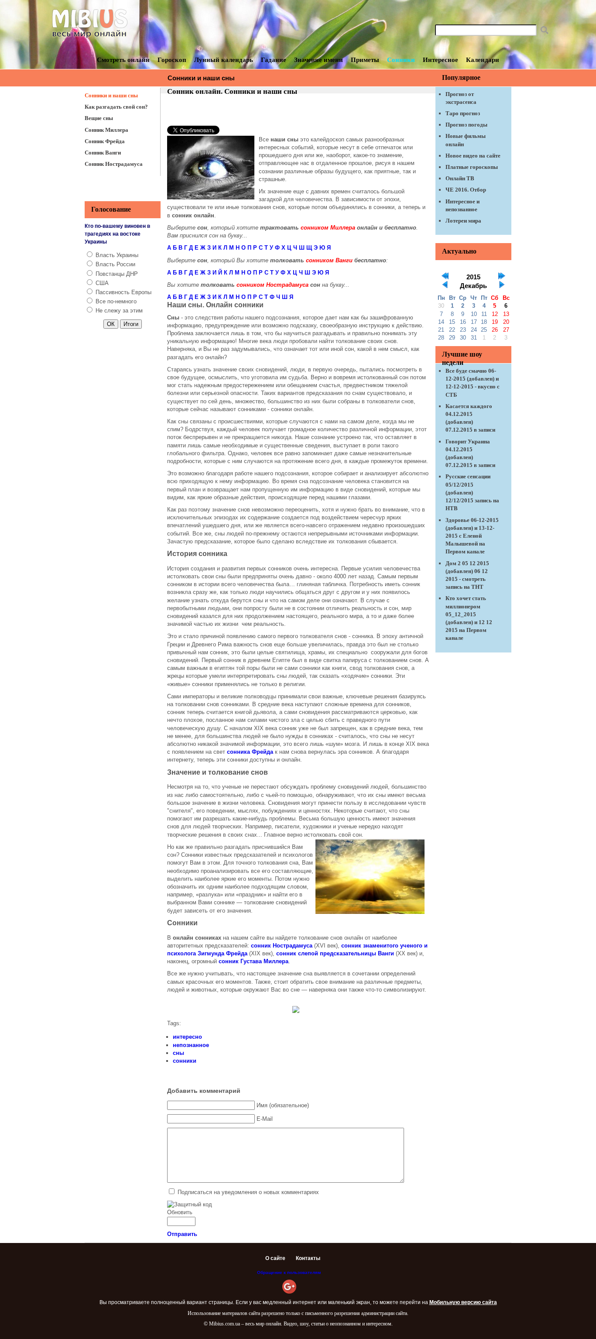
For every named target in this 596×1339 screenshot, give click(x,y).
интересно (187, 1036)
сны (178, 1053)
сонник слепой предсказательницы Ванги (335, 953)
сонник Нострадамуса (281, 945)
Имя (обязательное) (283, 1105)
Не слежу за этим (119, 310)
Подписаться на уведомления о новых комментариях (248, 1192)
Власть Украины (117, 255)
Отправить (182, 1234)
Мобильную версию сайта (463, 1302)
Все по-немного (116, 301)
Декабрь (473, 285)
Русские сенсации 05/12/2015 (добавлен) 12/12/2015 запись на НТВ (472, 492)
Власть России (115, 264)
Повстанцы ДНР (117, 274)
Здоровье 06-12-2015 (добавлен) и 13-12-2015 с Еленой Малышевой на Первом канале (472, 536)
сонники (184, 1060)
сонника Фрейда (250, 751)
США (102, 283)
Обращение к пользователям (289, 1272)
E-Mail (265, 1119)
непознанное (191, 1045)
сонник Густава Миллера (253, 961)
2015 (473, 277)
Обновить (179, 1212)
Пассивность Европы (123, 292)
